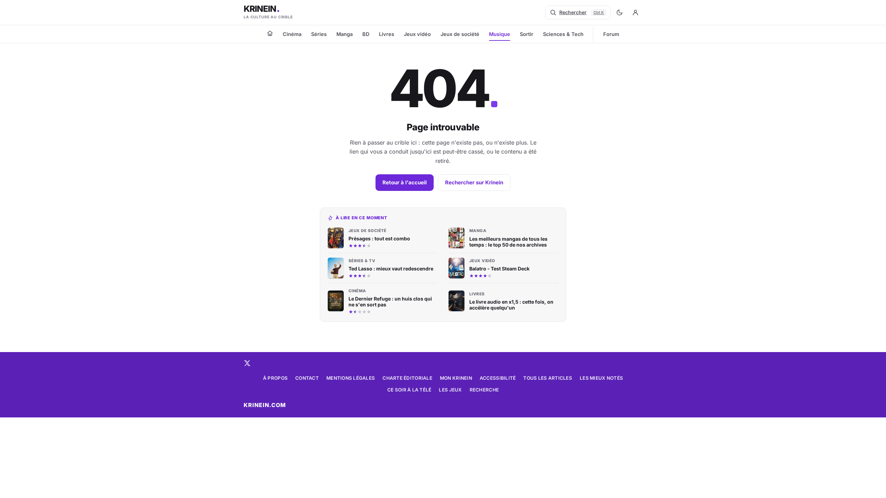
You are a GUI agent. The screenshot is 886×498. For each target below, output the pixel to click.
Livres (386, 34)
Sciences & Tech (563, 34)
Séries (319, 34)
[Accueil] (270, 33)
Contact (307, 378)
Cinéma (292, 34)
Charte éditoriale (407, 378)
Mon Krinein (456, 378)
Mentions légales (350, 378)
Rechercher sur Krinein (474, 182)
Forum (611, 34)
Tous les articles (547, 378)
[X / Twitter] (247, 363)
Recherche (484, 390)
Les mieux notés (601, 378)
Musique (499, 34)
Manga (344, 34)
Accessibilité (498, 378)
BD (365, 34)
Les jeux (450, 390)
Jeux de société (460, 34)
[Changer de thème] (619, 12)
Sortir (526, 34)
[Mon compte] (635, 12)
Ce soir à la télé (409, 390)
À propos (275, 378)
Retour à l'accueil (404, 182)
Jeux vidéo (417, 34)
